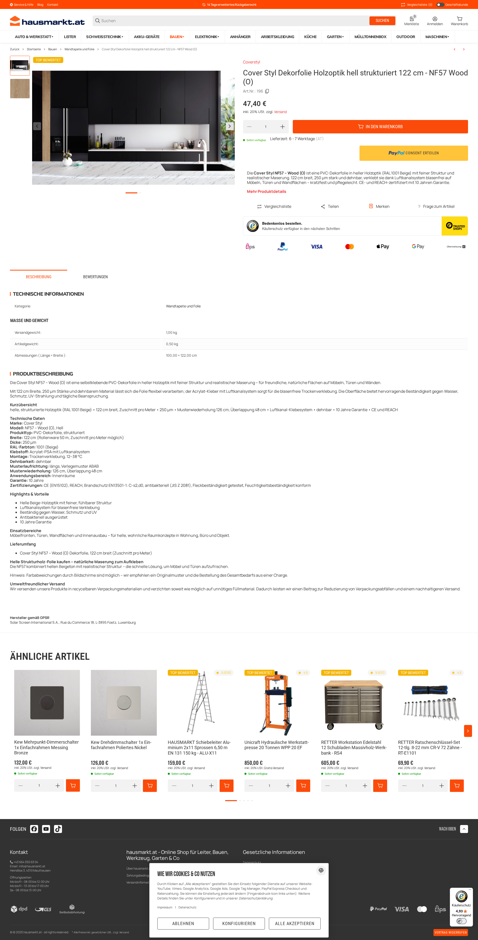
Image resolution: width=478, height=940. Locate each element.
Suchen (382, 20)
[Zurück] (37, 126)
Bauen (52, 49)
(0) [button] (419, 4)
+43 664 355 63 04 (25, 862)
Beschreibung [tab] (38, 277)
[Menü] (470, 891)
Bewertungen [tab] (95, 277)
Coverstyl (251, 62)
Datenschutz (252, 862)
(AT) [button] (320, 138)
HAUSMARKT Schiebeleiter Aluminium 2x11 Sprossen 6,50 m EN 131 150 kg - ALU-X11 (199, 748)
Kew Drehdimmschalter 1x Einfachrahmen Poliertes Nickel (121, 745)
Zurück (14, 49)
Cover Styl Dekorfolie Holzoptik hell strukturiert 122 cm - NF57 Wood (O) (149, 49)
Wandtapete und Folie (79, 49)
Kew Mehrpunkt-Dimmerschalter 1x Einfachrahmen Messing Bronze (46, 748)
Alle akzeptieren (294, 923)
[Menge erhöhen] (283, 126)
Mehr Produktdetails (266, 191)
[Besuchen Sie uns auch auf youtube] (46, 829)
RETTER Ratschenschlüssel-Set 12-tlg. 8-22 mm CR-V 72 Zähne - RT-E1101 (430, 748)
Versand (280, 111)
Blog (40, 4)
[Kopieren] (267, 91)
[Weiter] (230, 126)
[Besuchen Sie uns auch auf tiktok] (58, 829)
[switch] (462, 921)
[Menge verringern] (249, 126)
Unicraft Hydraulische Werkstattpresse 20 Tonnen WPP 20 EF (276, 745)
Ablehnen (183, 923)
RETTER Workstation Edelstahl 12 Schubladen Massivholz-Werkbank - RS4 (354, 748)
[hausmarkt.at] (47, 20)
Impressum (164, 907)
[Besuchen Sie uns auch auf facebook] (34, 829)
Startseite (34, 49)
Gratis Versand (274, 768)
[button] (47, 702)
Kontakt (52, 4)
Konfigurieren (239, 923)
